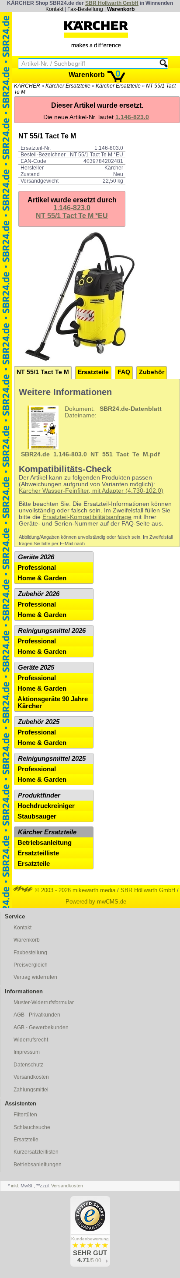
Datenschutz (28, 1065)
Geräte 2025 (36, 667)
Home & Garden (41, 578)
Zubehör (151, 372)
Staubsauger (36, 816)
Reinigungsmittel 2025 (52, 758)
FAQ (124, 372)
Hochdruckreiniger (46, 805)
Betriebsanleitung (44, 842)
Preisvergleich (31, 965)
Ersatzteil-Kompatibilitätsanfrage (87, 517)
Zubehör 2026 (38, 593)
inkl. (15, 1185)
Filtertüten (25, 1115)
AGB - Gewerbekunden (41, 1027)
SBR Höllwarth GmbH (111, 3)
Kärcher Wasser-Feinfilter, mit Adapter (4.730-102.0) (91, 490)
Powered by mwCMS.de (96, 901)
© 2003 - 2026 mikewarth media (74, 890)
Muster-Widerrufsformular (44, 1002)
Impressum (27, 1052)
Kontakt (54, 9)
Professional (36, 567)
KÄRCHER (27, 86)
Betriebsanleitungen (38, 1164)
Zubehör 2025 (38, 721)
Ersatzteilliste (38, 853)
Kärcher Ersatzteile (67, 86)
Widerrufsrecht (31, 1040)
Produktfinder (39, 795)
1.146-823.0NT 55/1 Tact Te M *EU (72, 211)
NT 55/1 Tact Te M (43, 372)
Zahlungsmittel (31, 1090)
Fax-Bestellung (85, 9)
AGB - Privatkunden (37, 1015)
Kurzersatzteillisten (36, 1152)
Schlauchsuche (32, 1127)
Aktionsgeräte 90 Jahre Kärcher (52, 702)
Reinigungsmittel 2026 (52, 630)
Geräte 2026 (36, 557)
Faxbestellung (30, 953)
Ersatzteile (93, 372)
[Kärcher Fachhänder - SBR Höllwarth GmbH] (96, 34)
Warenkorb (121, 9)
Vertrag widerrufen (35, 977)
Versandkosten (31, 1077)
